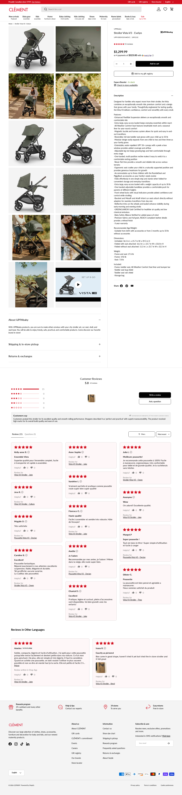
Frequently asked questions (114, 748)
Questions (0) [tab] (30, 434)
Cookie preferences (167, 785)
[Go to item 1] (92, 398)
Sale (142, 17)
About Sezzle (108, 758)
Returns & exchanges (111, 753)
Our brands (76, 758)
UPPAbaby (117, 29)
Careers (75, 748)
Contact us (107, 728)
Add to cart (154, 64)
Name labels (116, 17)
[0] (165, 9)
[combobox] (91, 9)
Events (74, 743)
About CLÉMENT (79, 728)
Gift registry (143, 2)
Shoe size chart (109, 733)
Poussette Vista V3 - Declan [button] (25, 538)
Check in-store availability (127, 85)
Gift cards (131, 2)
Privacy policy (135, 785)
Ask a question (155, 401)
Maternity (104, 17)
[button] (172, 9)
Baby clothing (64, 17)
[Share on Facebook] (121, 286)
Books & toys (130, 17)
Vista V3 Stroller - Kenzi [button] (105, 683)
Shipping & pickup (110, 738)
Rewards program (110, 743)
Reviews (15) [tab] (17, 434)
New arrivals (14, 17)
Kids (37, 17)
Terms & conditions (150, 785)
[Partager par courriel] (132, 286)
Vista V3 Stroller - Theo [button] (132, 600)
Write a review (155, 395)
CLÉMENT (17, 785)
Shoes (92, 17)
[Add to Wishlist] (98, 29)
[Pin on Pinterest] (126, 286)
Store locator (156, 2)
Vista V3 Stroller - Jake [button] (23, 475)
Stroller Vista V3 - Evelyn (23, 24)
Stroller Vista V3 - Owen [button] (133, 480)
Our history (36, 2)
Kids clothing (79, 17)
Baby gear (27, 17)
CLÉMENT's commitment (82, 738)
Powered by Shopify (27, 785)
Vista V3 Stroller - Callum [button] (24, 504)
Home (50, 17)
